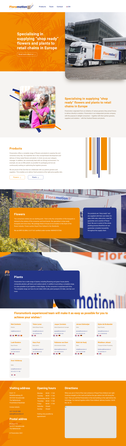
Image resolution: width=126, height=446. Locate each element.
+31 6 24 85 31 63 (37, 352)
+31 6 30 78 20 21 (15, 352)
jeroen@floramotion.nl (81, 331)
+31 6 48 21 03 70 (58, 352)
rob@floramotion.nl (16, 331)
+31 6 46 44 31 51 (80, 333)
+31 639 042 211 (102, 352)
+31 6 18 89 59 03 (102, 333)
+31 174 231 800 (15, 411)
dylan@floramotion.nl (103, 331)
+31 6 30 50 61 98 (37, 333)
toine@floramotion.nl (38, 331)
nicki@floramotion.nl (81, 349)
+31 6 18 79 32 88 (80, 352)
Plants (34, 177)
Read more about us (26, 54)
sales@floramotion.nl (16, 414)
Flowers (16, 177)
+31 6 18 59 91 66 (58, 333)
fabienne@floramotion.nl (60, 349)
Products (42, 7)
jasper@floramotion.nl (59, 331)
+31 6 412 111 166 (15, 371)
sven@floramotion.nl (16, 369)
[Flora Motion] (21, 8)
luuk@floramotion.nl (16, 349)
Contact (60, 7)
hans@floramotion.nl (38, 349)
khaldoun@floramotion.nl (104, 349)
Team (51, 7)
